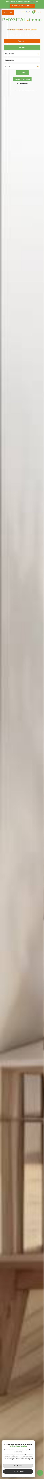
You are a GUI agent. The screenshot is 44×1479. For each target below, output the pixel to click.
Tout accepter (18, 1471)
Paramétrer (18, 1466)
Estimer (22, 47)
